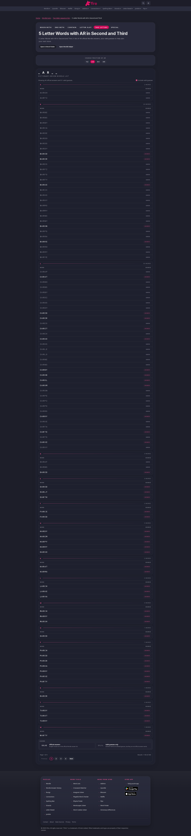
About (52, 822)
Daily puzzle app (132, 784)
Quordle (55, 8)
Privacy (68, 822)
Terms (74, 822)
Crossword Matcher (78, 788)
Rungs (77, 8)
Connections (95, 8)
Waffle (70, 8)
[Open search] (143, 3)
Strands (118, 8)
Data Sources (59, 822)
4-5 (104, 62)
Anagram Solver (77, 792)
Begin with (46, 27)
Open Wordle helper (66, 47)
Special (115, 27)
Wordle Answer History (52, 788)
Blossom (63, 8)
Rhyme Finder (77, 801)
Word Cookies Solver (79, 810)
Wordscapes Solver (78, 805)
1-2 (87, 62)
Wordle (47, 8)
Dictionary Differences (106, 810)
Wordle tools (46, 18)
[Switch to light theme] (148, 3)
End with (59, 27)
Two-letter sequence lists (61, 18)
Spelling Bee (107, 8)
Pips (145, 8)
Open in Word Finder (47, 47)
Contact (45, 822)
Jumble (138, 8)
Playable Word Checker (80, 797)
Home (38, 18)
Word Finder (103, 805)
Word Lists (75, 784)
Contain (72, 27)
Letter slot (86, 27)
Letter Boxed (128, 8)
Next (71, 759)
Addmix (85, 8)
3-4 (98, 62)
